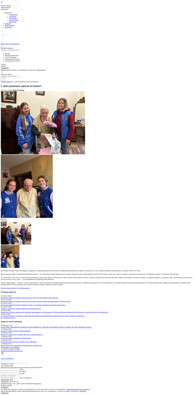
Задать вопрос (14, 20)
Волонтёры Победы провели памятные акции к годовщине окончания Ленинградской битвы (33, 305)
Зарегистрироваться (12, 44)
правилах (83, 391)
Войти (3, 44)
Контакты (8, 27)
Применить (5, 68)
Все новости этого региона (10, 347)
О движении (13, 14)
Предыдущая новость (8, 288)
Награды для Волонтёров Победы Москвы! (16, 331)
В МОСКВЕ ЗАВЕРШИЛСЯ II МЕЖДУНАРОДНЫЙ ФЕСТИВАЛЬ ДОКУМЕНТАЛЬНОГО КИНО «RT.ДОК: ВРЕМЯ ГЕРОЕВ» (46, 327)
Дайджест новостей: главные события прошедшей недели (21, 308)
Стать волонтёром (7, 358)
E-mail (22, 373)
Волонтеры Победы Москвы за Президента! (16, 338)
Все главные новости (8, 318)
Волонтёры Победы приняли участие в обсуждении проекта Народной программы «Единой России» (36, 301)
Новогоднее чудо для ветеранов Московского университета (21, 345)
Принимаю (5, 393)
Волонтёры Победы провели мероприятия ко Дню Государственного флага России (29, 298)
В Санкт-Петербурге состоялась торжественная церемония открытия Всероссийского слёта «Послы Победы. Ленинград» (43, 316)
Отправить (5, 387)
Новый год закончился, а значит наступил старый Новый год (22, 334)
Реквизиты (12, 22)
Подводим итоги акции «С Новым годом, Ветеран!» (19, 342)
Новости (8, 24)
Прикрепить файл (7, 379)
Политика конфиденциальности (12, 351)
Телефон (23, 371)
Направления (9, 25)
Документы (13, 18)
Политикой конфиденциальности (78, 389)
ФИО (22, 369)
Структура (12, 16)
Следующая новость (23, 288)
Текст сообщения (25, 378)
